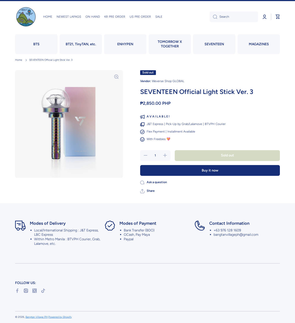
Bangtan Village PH (36, 316)
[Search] (213, 16)
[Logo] (26, 16)
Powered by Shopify (60, 316)
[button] (278, 17)
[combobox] (234, 16)
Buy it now (210, 170)
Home (18, 59)
